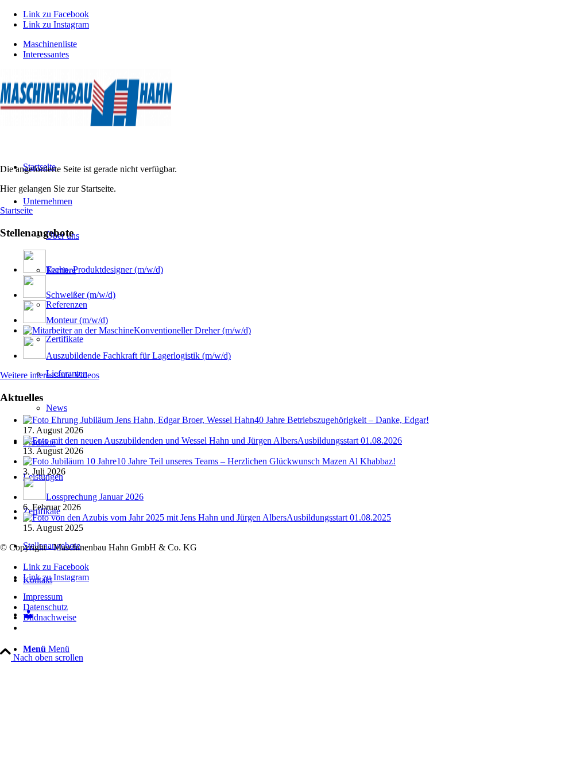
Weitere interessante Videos (49, 375)
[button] (551, 752)
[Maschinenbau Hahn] (86, 123)
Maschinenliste (50, 44)
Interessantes (46, 54)
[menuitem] (305, 44)
